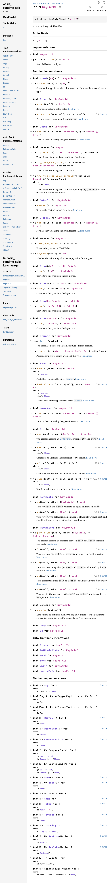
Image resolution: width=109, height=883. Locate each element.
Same (47, 798)
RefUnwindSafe (49, 650)
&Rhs (62, 512)
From (43, 266)
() (97, 131)
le (38, 562)
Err (42, 341)
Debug (43, 126)
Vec (49, 318)
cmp (39, 434)
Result (90, 131)
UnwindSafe (47, 671)
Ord (42, 428)
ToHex (48, 803)
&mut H (70, 368)
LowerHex (46, 408)
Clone (43, 99)
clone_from (44, 114)
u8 (70, 19)
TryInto (54, 847)
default (42, 205)
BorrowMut (50, 728)
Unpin (43, 665)
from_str (42, 351)
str (62, 283)
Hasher (44, 374)
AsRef (43, 78)
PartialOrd (47, 527)
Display (45, 217)
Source (103, 114)
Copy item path (60, 7)
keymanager (58, 3)
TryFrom (54, 836)
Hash (43, 363)
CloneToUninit (53, 739)
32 (75, 19)
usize (65, 59)
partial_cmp (44, 532)
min (39, 463)
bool (65, 253)
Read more (73, 108)
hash (40, 368)
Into (51, 782)
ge (38, 589)
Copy (43, 625)
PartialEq (46, 496)
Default (45, 200)
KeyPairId (46, 54)
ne (38, 512)
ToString (50, 825)
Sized (46, 185)
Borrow (48, 717)
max (39, 447)
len (52, 59)
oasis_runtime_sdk (42, 3)
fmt (39, 131)
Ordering (86, 434)
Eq (41, 630)
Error (36, 134)
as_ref (41, 83)
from (40, 271)
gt (38, 576)
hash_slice (44, 384)
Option (37, 536)
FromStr (45, 335)
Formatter (68, 131)
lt (38, 549)
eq (38, 502)
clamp (40, 478)
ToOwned (49, 814)
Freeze (44, 645)
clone (40, 104)
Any (46, 685)
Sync (43, 660)
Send (43, 655)
